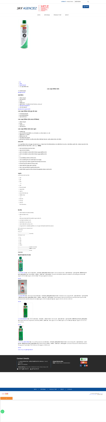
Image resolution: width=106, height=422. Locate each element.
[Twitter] (83, 366)
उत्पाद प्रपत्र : (34, 272)
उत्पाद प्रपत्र (22, 126)
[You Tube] (87, 366)
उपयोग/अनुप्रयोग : (64, 274)
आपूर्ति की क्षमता (22, 134)
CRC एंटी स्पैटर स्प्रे (21, 272)
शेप (20, 123)
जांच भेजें (28, 109)
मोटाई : (44, 276)
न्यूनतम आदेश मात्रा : (69, 272)
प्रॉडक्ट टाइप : (42, 274)
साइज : (28, 272)
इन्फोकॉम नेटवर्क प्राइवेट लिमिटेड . (93, 394)
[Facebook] (81, 366)
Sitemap (70, 389)
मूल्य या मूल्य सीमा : (78, 272)
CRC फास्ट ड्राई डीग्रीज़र (22, 318)
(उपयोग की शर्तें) (101, 393)
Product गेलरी (57, 15)
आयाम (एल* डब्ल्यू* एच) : (59, 299)
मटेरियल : (33, 274)
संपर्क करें (66, 15)
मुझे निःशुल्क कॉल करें (29, 349)
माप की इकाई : (42, 272)
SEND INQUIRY (21, 349)
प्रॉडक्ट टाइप (22, 121)
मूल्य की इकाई (22, 115)
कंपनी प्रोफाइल (47, 15)
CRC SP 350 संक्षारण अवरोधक (23, 341)
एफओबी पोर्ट (21, 131)
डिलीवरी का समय (22, 136)
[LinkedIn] (85, 366)
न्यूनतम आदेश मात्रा (23, 116)
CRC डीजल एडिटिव (21, 295)
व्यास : (53, 320)
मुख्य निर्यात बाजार (22, 139)
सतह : (28, 274)
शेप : (64, 272)
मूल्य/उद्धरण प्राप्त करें (21, 92)
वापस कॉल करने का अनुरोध (22, 109)
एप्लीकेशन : (37, 274)
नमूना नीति (21, 137)
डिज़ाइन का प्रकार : (55, 272)
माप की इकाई (22, 113)
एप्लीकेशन (21, 125)
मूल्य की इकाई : (28, 297)
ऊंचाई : (30, 276)
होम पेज (39, 15)
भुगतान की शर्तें (22, 133)
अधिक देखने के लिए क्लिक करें (25, 105)
